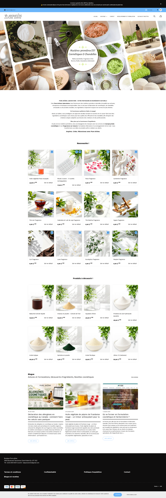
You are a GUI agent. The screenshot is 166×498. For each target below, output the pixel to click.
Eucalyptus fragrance (92, 259)
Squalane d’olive (90, 314)
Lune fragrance (62, 259)
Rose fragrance (90, 179)
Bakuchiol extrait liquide (37, 314)
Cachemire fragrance (120, 179)
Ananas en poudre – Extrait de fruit (68, 314)
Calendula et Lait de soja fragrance (68, 220)
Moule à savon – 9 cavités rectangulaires (65, 180)
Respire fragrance (119, 259)
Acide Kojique (33, 355)
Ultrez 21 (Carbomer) (119, 355)
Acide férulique (90, 355)
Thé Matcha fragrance (92, 220)
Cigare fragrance (118, 220)
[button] (131, 494)
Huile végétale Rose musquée (39, 179)
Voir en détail (48, 183)
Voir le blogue (134, 377)
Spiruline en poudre (63, 355)
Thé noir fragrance (35, 220)
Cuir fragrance (34, 259)
